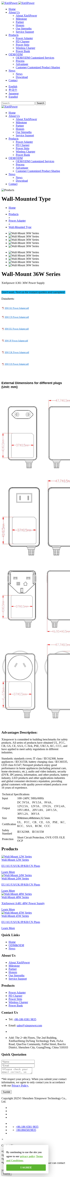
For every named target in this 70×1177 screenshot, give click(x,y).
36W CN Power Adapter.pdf (17, 317)
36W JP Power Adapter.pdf (16, 340)
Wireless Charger (25, 47)
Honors (20, 25)
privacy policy (27, 1156)
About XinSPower (26, 15)
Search (40, 103)
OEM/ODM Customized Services (35, 57)
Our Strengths (24, 28)
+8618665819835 (26, 1129)
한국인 (13, 89)
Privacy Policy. (20, 1085)
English (13, 86)
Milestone (21, 18)
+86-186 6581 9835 (25, 1019)
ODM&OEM (16, 945)
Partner (20, 22)
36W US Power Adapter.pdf (17, 364)
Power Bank (23, 51)
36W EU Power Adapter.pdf (17, 329)
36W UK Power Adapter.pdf (17, 352)
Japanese (14, 93)
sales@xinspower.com (29, 1025)
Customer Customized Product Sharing (38, 67)
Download (22, 77)
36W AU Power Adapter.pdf (17, 308)
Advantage (22, 64)
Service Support (25, 31)
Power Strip (22, 44)
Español (13, 96)
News (19, 73)
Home (12, 942)
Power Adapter (24, 38)
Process (20, 60)
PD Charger (22, 41)
